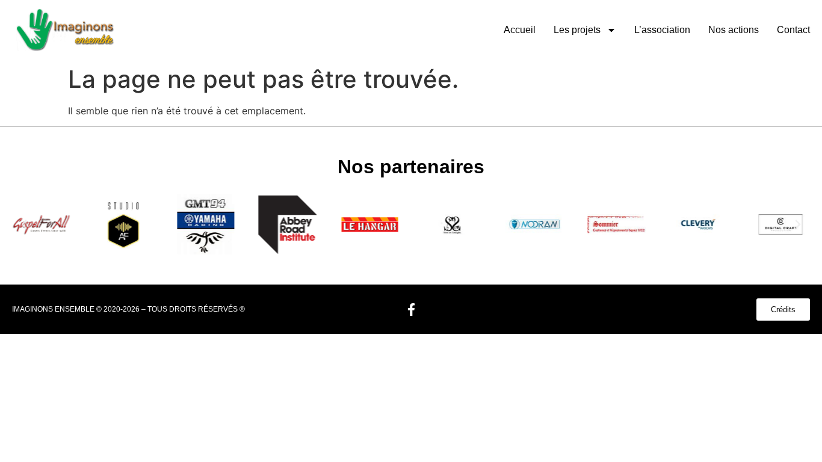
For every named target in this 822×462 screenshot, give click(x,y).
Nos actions (733, 30)
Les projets (577, 30)
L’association (662, 30)
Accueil (520, 30)
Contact (793, 30)
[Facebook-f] (411, 309)
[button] (24, 224)
